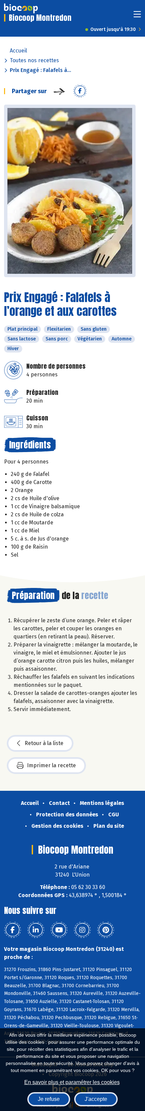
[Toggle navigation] (137, 16)
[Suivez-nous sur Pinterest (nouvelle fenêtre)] (105, 930)
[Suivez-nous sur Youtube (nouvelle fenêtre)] (59, 930)
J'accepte (96, 1099)
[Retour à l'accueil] (21, 8)
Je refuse (49, 1099)
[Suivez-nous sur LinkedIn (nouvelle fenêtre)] (35, 930)
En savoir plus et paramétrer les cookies (72, 1082)
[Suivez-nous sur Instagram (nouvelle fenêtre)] (82, 930)
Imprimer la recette (51, 765)
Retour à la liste (44, 743)
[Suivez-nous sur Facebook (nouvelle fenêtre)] (12, 930)
